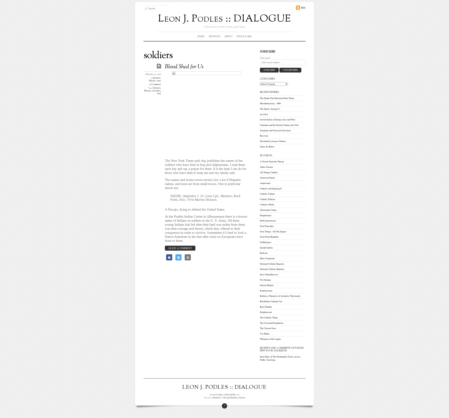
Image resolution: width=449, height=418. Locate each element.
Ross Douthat (266, 306)
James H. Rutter (267, 146)
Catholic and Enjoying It (271, 188)
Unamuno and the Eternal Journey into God (279, 125)
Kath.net (264, 252)
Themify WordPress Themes (234, 397)
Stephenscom (266, 312)
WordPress (217, 397)
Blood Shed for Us (184, 67)
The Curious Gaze (268, 328)
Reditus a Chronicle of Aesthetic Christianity (280, 295)
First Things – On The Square (273, 231)
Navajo (152, 80)
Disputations (265, 215)
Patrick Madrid (266, 285)
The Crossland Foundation (271, 322)
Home (201, 36)
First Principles (267, 226)
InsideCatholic (266, 247)
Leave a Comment (180, 248)
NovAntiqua (265, 279)
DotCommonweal (268, 220)
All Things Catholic (269, 172)
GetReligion (265, 242)
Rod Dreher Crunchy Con (271, 301)
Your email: (265, 57)
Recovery (264, 135)
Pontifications (266, 290)
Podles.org (244, 36)
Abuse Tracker (266, 166)
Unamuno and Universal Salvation (275, 130)
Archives (214, 36)
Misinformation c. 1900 (270, 103)
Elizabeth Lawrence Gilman (273, 141)
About (228, 36)
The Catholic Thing (268, 317)
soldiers (156, 90)
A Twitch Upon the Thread (272, 161)
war (159, 80)
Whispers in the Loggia (270, 338)
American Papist (267, 177)
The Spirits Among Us (270, 108)
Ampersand (265, 183)
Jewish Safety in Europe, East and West (277, 119)
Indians (156, 78)
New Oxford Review (269, 274)
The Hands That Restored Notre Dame (277, 98)
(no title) (264, 114)
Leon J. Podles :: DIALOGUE (223, 394)
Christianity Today (268, 209)
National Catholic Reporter (272, 269)
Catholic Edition (267, 199)
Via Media (265, 333)
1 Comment (155, 84)
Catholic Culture (267, 193)
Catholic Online (267, 204)
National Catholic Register (272, 263)
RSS (303, 7)
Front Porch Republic (269, 236)
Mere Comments (267, 258)
